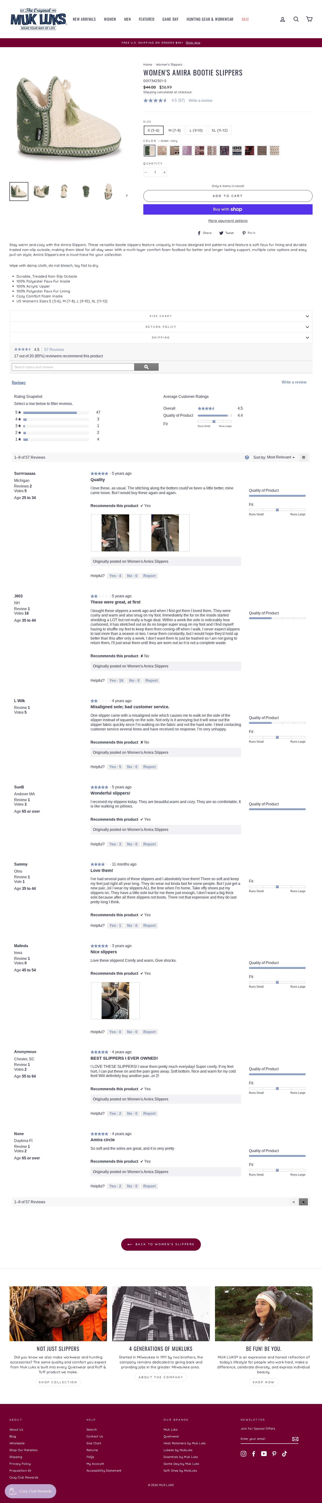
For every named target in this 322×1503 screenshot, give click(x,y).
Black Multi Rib (224, 150)
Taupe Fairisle (174, 150)
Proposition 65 (20, 1470)
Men (127, 19)
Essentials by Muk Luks (181, 1457)
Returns (92, 1450)
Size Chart (161, 316)
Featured (146, 19)
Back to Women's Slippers (164, 1244)
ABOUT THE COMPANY (161, 1377)
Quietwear (171, 1436)
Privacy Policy (20, 1464)
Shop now (264, 1382)
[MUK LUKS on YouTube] (264, 1454)
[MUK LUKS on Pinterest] (274, 1454)
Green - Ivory (149, 150)
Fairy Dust (162, 150)
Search (92, 1429)
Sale (245, 19)
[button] (23, 349)
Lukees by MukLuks (178, 1450)
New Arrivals (84, 19)
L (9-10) (196, 130)
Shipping (149, 92)
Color (160, 140)
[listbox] (279, 457)
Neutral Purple (212, 150)
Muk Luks (171, 1429)
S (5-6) (154, 130)
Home (147, 64)
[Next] (125, 195)
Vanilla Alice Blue (274, 150)
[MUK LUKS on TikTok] (284, 1454)
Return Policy (161, 327)
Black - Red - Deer (249, 150)
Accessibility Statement (104, 1470)
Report (149, 576)
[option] (161, 43)
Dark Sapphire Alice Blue (237, 150)
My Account (95, 1464)
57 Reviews (55, 350)
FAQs (90, 1457)
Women (110, 19)
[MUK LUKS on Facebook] (253, 1454)
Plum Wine (199, 150)
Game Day (170, 19)
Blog (12, 1436)
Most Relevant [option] (279, 457)
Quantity (153, 163)
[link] (166, 100)
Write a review (200, 101)
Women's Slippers (169, 64)
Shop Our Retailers (23, 1450)
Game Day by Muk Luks (181, 1464)
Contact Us (95, 1436)
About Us (16, 1429)
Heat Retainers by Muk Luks (185, 1443)
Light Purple (187, 150)
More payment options (228, 220)
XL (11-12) (220, 130)
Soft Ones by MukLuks (180, 1470)
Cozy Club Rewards (23, 1477)
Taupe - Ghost (262, 150)
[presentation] (115, 533)
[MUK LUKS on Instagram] (243, 1454)
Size (147, 121)
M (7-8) (175, 130)
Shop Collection (58, 1382)
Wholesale (17, 1443)
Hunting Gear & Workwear (210, 19)
